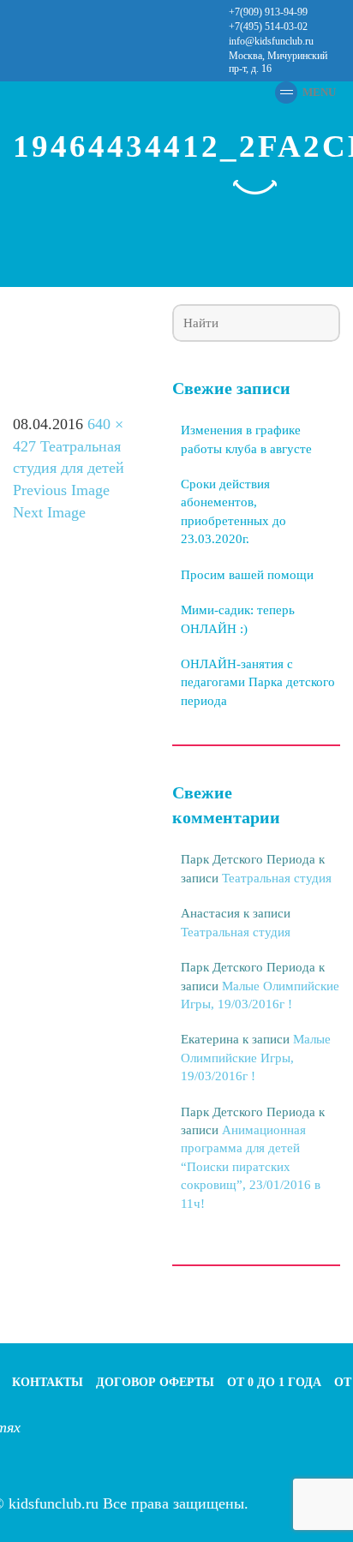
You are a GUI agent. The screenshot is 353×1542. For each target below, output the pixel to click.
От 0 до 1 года (274, 1382)
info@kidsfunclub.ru (271, 41)
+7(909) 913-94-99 (268, 12)
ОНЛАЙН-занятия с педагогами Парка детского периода (258, 682)
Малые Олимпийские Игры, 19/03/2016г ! (256, 1057)
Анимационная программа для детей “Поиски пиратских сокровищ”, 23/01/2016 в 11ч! (250, 1166)
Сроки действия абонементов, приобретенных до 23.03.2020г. (233, 511)
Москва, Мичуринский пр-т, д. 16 (278, 62)
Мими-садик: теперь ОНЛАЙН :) (238, 619)
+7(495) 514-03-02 (268, 27)
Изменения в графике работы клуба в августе (246, 439)
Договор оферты (155, 1382)
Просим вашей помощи (247, 575)
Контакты (47, 1382)
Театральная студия (277, 878)
